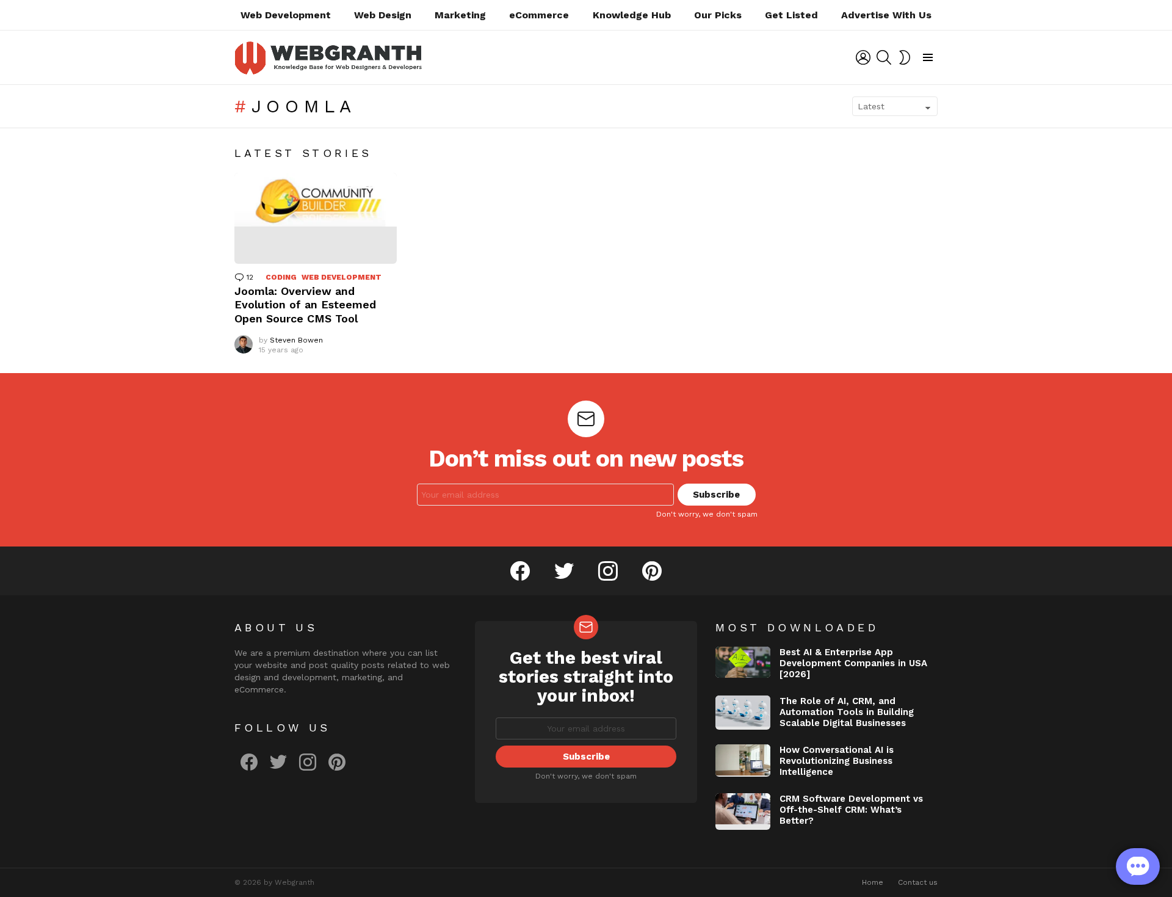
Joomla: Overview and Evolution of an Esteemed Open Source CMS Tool (305, 305)
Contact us (918, 882)
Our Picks (718, 15)
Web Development (286, 15)
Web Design (382, 15)
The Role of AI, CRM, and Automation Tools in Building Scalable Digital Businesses (847, 711)
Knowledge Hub (632, 15)
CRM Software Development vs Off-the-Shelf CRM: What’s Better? (851, 809)
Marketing (460, 15)
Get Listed (791, 15)
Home (872, 882)
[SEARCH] (884, 57)
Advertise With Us (886, 15)
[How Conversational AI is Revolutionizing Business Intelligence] (742, 760)
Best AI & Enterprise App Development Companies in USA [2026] (853, 663)
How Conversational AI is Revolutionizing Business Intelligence (837, 760)
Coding (281, 277)
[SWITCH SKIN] (904, 57)
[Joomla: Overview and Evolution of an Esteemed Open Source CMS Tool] (315, 218)
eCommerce (539, 15)
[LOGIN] (863, 57)
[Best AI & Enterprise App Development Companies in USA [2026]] (742, 662)
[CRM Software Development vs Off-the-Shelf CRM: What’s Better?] (742, 811)
